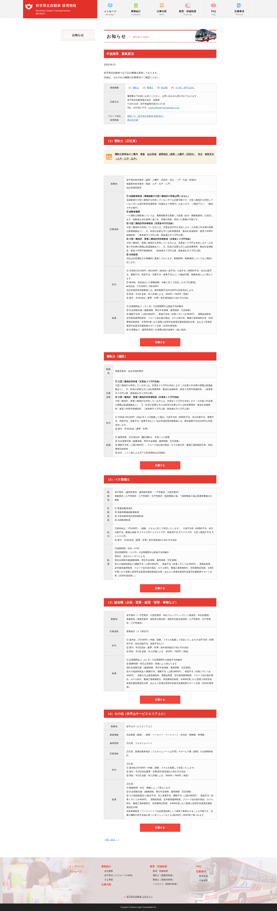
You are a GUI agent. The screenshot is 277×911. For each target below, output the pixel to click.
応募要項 (239, 13)
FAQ (213, 13)
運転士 (136, 87)
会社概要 (108, 871)
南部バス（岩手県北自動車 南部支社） (146, 116)
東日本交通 (132, 120)
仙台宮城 (151, 154)
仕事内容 (162, 13)
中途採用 (203, 880)
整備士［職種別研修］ (163, 879)
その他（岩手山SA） (185, 87)
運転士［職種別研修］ (163, 875)
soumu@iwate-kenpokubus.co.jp (163, 107)
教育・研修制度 (187, 13)
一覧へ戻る (109, 840)
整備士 (150, 87)
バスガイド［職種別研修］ (166, 884)
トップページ (76, 866)
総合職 (164, 87)
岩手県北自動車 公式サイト (139, 896)
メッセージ (110, 13)
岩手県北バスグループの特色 (118, 875)
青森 (142, 154)
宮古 (200, 154)
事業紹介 (136, 13)
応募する (160, 342)
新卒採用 (203, 876)
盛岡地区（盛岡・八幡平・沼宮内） (177, 154)
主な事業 (108, 879)
